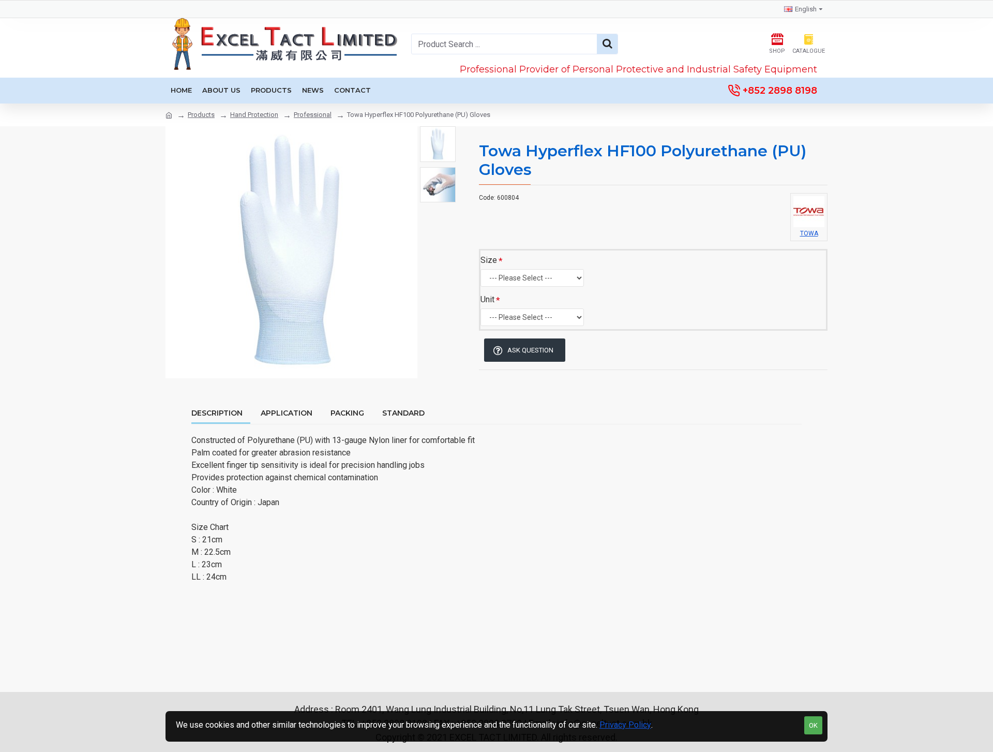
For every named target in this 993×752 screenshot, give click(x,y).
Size (488, 260)
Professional (313, 115)
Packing (347, 413)
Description (217, 413)
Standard (403, 413)
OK (813, 725)
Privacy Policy (625, 725)
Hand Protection (254, 115)
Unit (487, 299)
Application (286, 413)
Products (201, 115)
